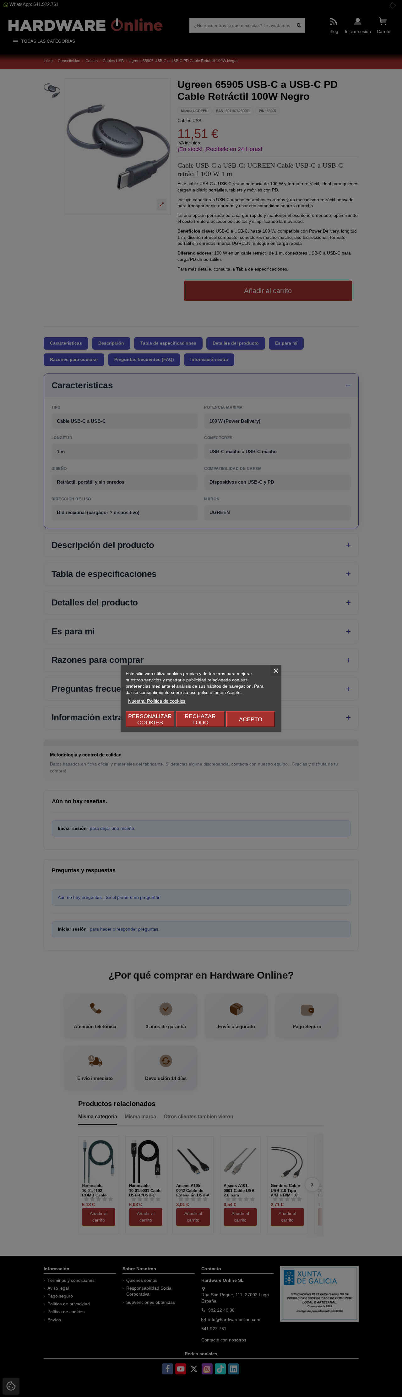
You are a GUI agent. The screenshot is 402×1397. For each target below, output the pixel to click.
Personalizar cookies (150, 719)
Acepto (250, 719)
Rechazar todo (200, 719)
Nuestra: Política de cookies (157, 700)
